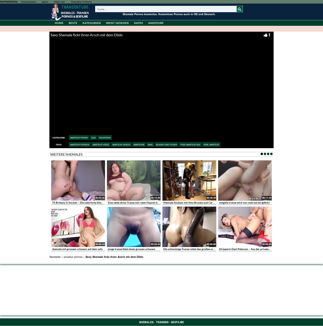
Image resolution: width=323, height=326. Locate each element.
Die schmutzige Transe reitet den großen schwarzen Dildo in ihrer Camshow (207, 249)
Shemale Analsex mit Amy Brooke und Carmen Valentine (196, 202)
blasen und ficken (166, 144)
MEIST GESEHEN (117, 23)
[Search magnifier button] (240, 9)
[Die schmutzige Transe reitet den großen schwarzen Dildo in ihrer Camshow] (189, 227)
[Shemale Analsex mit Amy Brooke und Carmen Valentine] (189, 180)
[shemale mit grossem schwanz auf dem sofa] (78, 227)
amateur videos (121, 144)
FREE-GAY (59, 1)
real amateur (211, 144)
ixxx (93, 137)
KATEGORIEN (92, 23)
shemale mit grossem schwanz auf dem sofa (77, 249)
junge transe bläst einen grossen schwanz (131, 249)
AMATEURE (156, 23)
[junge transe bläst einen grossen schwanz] (134, 227)
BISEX (45, 1)
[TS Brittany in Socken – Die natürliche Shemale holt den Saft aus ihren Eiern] (78, 180)
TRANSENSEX (28, 1)
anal (150, 144)
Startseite (55, 257)
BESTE (73, 23)
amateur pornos (79, 144)
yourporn (105, 137)
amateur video (101, 144)
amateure (138, 144)
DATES (138, 23)
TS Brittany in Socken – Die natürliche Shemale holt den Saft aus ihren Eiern (96, 202)
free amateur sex (190, 144)
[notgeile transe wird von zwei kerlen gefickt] (245, 180)
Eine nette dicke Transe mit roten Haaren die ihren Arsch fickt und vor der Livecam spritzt (160, 202)
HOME (59, 23)
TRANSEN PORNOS (81, 1)
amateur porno (79, 137)
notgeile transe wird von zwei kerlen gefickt (244, 202)
